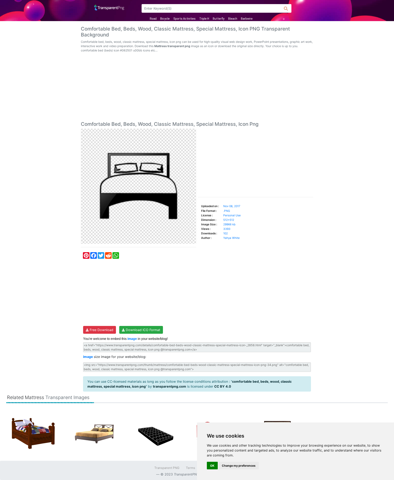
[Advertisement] (197, 87)
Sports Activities (184, 18)
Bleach (232, 18)
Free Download (101, 330)
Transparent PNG (166, 468)
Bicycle (165, 18)
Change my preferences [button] (238, 465)
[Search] (286, 8)
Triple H (204, 18)
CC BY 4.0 (222, 386)
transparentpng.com (169, 386)
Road (153, 18)
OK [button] (212, 465)
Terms (190, 468)
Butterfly (218, 18)
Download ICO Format (142, 330)
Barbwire (247, 18)
